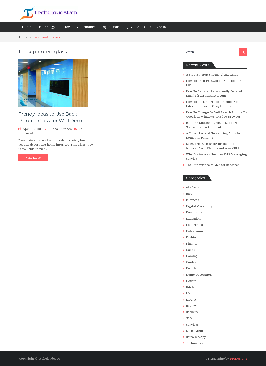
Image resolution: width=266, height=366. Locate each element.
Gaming (192, 256)
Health (191, 268)
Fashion (192, 237)
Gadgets (192, 250)
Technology (46, 27)
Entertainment (197, 231)
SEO (189, 318)
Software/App (196, 337)
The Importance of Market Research (213, 165)
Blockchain (194, 187)
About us (144, 27)
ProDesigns (238, 358)
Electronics (194, 225)
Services (192, 324)
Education (193, 218)
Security (192, 312)
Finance (89, 27)
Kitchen (66, 129)
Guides (53, 129)
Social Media (195, 331)
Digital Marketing (115, 27)
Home (26, 27)
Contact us (165, 27)
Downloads (194, 212)
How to (69, 27)
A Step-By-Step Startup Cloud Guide (212, 74)
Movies (191, 299)
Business (192, 200)
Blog (189, 193)
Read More (33, 157)
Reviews (192, 306)
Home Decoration (199, 274)
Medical (192, 293)
